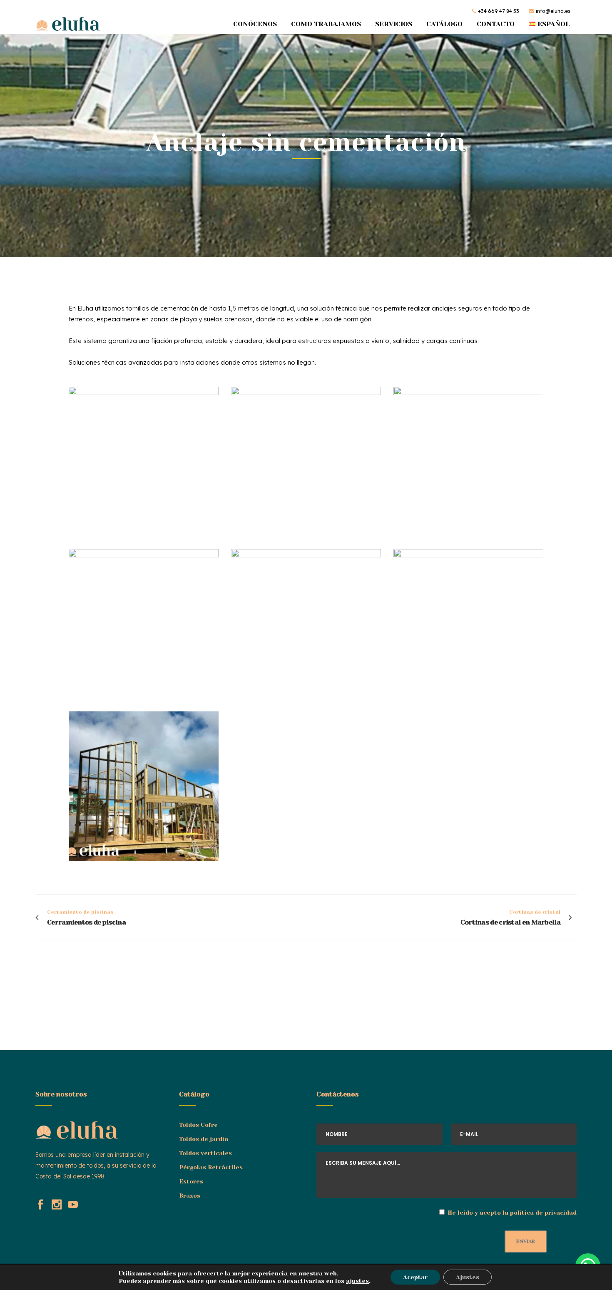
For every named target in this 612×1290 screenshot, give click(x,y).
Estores (191, 1181)
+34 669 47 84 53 (498, 11)
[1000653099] (144, 786)
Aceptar (415, 1277)
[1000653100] (468, 624)
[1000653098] (468, 462)
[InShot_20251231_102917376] (306, 624)
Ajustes (467, 1277)
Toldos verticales (205, 1153)
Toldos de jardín (203, 1139)
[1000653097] (306, 462)
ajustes (357, 1281)
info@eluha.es (553, 11)
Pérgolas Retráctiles (211, 1167)
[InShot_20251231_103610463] (144, 624)
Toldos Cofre (198, 1124)
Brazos (189, 1195)
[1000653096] (144, 462)
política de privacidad (543, 1212)
